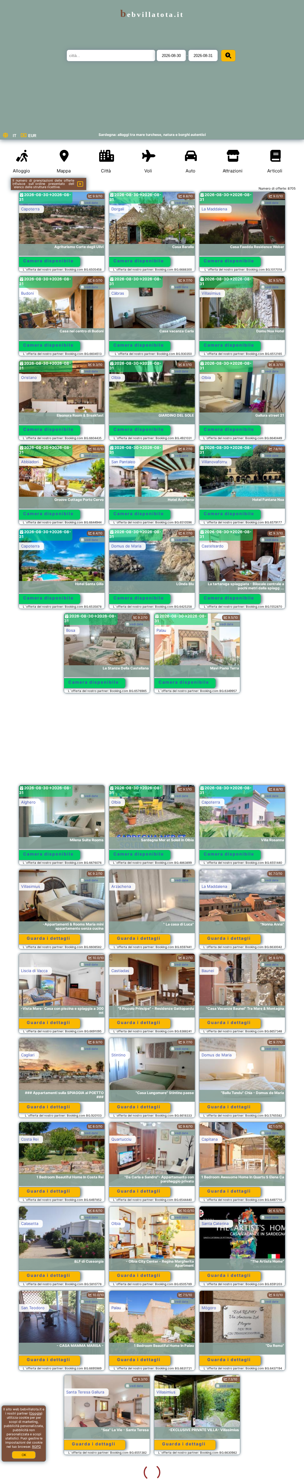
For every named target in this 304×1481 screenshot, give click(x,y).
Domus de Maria (126, 546)
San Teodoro (33, 1307)
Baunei (208, 970)
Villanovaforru (214, 461)
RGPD (36, 1447)
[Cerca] (228, 56)
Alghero (28, 802)
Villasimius (211, 293)
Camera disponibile (48, 260)
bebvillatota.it (152, 14)
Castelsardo (213, 546)
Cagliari (27, 1055)
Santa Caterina (215, 1223)
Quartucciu (121, 1139)
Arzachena (121, 886)
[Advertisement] (152, 741)
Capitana (210, 1139)
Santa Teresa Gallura (40, 1392)
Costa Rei (30, 1139)
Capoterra (30, 209)
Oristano (29, 377)
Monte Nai (211, 1392)
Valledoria (120, 1476)
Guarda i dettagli (48, 938)
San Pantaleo (123, 461)
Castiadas (120, 970)
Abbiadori (30, 461)
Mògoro (209, 1307)
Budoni (27, 293)
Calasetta (29, 1223)
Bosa (70, 630)
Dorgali (117, 209)
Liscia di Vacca (34, 970)
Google (35, 1413)
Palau (161, 630)
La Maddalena (214, 209)
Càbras (117, 293)
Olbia (116, 377)
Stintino (118, 1055)
